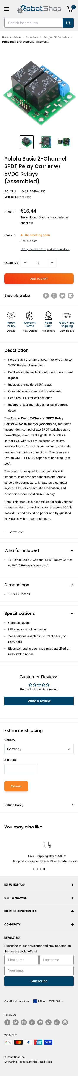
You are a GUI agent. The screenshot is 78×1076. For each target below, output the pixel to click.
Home (5, 37)
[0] (70, 9)
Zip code (10, 759)
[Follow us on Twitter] (16, 1022)
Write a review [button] (39, 701)
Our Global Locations (16, 1001)
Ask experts (48, 330)
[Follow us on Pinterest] (32, 1022)
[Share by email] (71, 296)
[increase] (51, 262)
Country (9, 739)
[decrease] (25, 262)
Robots (17, 37)
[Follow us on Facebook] (7, 1022)
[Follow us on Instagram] (24, 1022)
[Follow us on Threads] (65, 1022)
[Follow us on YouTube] (40, 1022)
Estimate (16, 786)
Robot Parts (32, 37)
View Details (29, 330)
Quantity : (11, 262)
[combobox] (33, 23)
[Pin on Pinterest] (54, 296)
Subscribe (39, 981)
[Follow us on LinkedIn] (57, 1022)
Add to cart (39, 278)
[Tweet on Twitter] (62, 296)
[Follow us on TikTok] (49, 1022)
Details (11, 330)
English (54, 1001)
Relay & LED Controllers (56, 37)
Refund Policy (13, 805)
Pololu (10, 191)
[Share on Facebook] (46, 296)
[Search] (68, 23)
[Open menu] (6, 9)
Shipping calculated (52, 217)
